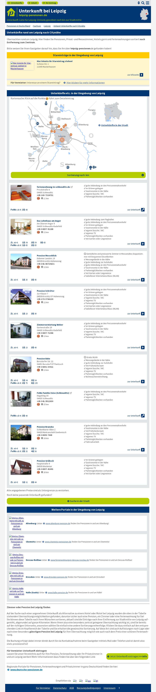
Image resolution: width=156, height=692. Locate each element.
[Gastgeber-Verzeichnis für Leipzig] (12, 12)
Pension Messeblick (47, 255)
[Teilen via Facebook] (76, 680)
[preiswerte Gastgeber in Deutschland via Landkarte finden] (144, 16)
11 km (45, 198)
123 (38, 438)
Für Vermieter (43, 687)
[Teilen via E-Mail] (96, 680)
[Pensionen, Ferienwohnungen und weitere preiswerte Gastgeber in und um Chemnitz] (16, 542)
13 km (45, 336)
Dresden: (30, 577)
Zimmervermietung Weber (50, 324)
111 (38, 336)
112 (38, 302)
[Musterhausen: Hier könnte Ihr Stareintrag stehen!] (22, 66)
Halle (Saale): (32, 592)
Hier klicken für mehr (86, 82)
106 (38, 232)
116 (38, 472)
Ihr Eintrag (49, 3)
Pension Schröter (45, 290)
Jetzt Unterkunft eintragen (128, 656)
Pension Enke (43, 358)
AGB (71, 687)
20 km (45, 472)
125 (38, 404)
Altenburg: (31, 523)
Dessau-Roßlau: (34, 560)
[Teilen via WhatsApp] (89, 680)
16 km (45, 438)
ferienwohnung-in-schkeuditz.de (53, 187)
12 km (45, 232)
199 (38, 370)
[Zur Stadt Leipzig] (113, 120)
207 (38, 267)
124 (38, 198)
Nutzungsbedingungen (89, 687)
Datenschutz (60, 687)
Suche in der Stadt (80, 500)
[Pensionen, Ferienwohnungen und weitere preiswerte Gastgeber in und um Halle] (16, 592)
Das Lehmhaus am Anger (49, 220)
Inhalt (33, 3)
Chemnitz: (31, 541)
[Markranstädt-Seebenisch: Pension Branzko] (22, 433)
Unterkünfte (15, 3)
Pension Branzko (45, 426)
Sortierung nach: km (105, 175)
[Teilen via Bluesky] (82, 680)
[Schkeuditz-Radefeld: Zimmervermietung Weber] (22, 331)
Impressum (109, 687)
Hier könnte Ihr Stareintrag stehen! (55, 61)
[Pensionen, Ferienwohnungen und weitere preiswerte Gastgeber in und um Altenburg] (16, 523)
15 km (45, 404)
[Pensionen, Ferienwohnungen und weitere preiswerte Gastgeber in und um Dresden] (16, 576)
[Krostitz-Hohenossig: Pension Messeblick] (22, 262)
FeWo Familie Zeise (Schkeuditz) (53, 393)
